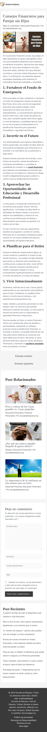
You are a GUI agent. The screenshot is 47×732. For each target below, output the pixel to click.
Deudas (8, 450)
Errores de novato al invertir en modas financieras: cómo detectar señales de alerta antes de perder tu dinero (22, 643)
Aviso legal (23, 726)
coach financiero (35, 167)
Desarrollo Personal (13, 486)
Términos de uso (24, 723)
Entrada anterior (23, 356)
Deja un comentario (11, 26)
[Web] (23, 575)
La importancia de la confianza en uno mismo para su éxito (23, 481)
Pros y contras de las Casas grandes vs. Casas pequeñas (19, 408)
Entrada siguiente (24, 363)
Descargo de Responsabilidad (23, 720)
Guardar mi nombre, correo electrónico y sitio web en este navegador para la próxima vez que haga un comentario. (23, 585)
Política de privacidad (23, 717)
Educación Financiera (30, 26)
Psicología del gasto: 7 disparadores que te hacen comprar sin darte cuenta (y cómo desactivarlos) (21, 673)
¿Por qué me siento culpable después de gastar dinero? (20, 445)
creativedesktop (26, 698)
